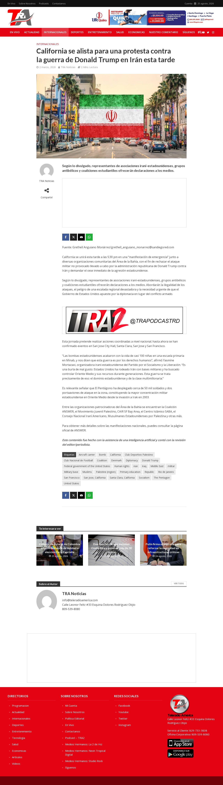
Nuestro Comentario (163, 32)
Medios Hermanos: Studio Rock (84, 761)
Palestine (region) (106, 472)
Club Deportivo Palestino (139, 454)
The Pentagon (162, 477)
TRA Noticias (68, 67)
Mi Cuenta (71, 705)
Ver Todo (179, 583)
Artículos (17, 757)
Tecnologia (18, 738)
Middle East (157, 466)
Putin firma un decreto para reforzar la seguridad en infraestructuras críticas (163, 548)
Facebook (124, 705)
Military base (71, 472)
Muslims (87, 472)
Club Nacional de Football (78, 460)
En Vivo (11, 3)
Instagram (124, 725)
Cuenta (188, 3)
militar (171, 466)
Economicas (136, 32)
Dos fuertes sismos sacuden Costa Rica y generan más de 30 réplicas (111, 548)
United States (71, 483)
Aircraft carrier (87, 454)
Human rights (121, 466)
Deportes (77, 32)
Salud (120, 32)
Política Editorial (74, 718)
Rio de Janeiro (166, 472)
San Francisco (72, 477)
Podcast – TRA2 (74, 738)
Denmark (116, 460)
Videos (16, 763)
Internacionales (55, 32)
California (115, 454)
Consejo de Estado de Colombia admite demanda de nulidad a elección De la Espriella (59, 548)
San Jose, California (95, 477)
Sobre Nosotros (27, 3)
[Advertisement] (124, 202)
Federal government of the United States (87, 466)
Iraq (144, 466)
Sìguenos (70, 767)
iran (136, 466)
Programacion (20, 705)
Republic (149, 472)
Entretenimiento (100, 32)
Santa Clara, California (122, 477)
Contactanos (59, 3)
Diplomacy (132, 460)
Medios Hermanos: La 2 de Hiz (83, 744)
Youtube (123, 712)
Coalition (102, 460)
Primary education (130, 472)
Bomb (102, 454)
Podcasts (44, 3)
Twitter (123, 718)
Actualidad (31, 32)
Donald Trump (150, 460)
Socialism (144, 477)
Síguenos (189, 32)
